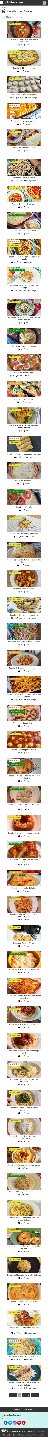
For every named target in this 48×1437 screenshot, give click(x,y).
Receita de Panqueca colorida (24, 148)
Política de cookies (38, 1435)
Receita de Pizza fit (24, 507)
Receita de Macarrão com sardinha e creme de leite (24, 1384)
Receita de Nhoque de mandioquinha (24, 668)
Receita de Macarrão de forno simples (24, 969)
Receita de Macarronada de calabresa (24, 1024)
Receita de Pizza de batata (24, 68)
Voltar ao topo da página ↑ (24, 1409)
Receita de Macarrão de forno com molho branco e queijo (24, 695)
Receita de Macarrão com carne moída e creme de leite (24, 318)
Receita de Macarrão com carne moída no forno (24, 1247)
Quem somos (31, 1431)
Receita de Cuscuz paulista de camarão (24, 833)
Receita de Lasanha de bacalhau (24, 121)
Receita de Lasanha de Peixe (24, 888)
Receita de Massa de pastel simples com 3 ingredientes (24, 777)
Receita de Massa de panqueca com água (24, 454)
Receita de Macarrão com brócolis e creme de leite (24, 426)
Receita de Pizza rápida (24, 481)
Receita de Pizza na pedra (24, 373)
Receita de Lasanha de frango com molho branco (24, 561)
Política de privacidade (24, 1435)
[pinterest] (24, 1423)
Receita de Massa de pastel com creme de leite (24, 805)
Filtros (8, 17)
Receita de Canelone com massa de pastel (24, 860)
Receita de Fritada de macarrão (24, 1301)
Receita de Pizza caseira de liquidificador (24, 642)
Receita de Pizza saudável (24, 399)
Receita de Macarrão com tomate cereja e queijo (24, 258)
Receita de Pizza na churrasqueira (24, 615)
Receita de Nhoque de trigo (24, 723)
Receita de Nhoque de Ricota (24, 750)
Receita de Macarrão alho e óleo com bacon (24, 1329)
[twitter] (10, 1423)
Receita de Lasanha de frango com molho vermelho (24, 997)
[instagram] (15, 1423)
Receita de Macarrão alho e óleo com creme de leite (24, 1219)
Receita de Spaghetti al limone (24, 346)
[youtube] (19, 1423)
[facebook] (6, 1423)
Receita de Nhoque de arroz (24, 589)
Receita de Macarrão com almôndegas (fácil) (24, 1052)
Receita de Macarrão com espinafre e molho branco (24, 1137)
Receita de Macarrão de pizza (24, 204)
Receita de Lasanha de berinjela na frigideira (24, 40)
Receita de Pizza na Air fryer (24, 943)
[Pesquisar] (44, 3)
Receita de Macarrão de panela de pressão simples (24, 915)
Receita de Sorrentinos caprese (24, 95)
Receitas (3, 7)
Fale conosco (41, 1431)
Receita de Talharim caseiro (24, 178)
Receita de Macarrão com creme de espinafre (24, 1080)
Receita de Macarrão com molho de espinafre (24, 1109)
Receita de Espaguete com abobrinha (24, 1191)
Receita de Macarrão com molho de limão (24, 1275)
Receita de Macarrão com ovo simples (24, 1356)
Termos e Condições (9, 1435)
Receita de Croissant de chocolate (24, 534)
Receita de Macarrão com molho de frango (24, 286)
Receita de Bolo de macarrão (24, 231)
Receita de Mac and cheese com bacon (24, 1165)
